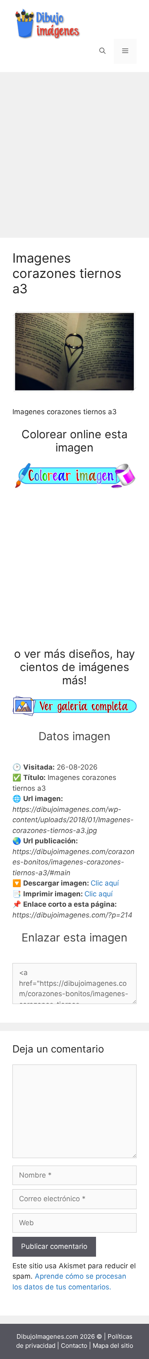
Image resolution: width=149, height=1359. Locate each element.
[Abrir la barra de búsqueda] (102, 51)
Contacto (74, 1345)
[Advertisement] (74, 150)
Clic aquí (105, 883)
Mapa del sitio (113, 1345)
